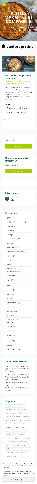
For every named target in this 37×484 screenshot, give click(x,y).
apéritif (8, 406)
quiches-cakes (11, 271)
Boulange (9, 235)
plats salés (23, 442)
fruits (22, 427)
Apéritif (9, 218)
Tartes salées (11, 349)
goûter (8, 307)
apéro (15, 406)
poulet (24, 445)
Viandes (9, 335)
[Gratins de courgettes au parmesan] (18, 64)
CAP (7, 243)
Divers (8, 264)
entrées (8, 427)
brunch (24, 409)
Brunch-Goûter (11, 239)
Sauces (8, 341)
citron (27, 413)
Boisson (9, 230)
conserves (17, 417)
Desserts (9, 260)
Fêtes (8, 286)
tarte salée (14, 452)
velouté (15, 456)
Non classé (10, 315)
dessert (8, 424)
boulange (9, 409)
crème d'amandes (11, 420)
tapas (28, 449)
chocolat (13, 413)
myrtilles (8, 438)
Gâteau (9, 298)
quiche (8, 449)
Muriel (9, 81)
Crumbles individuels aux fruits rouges (18, 374)
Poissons (9, 331)
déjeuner (9, 256)
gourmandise (10, 431)
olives (7, 442)
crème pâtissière (25, 420)
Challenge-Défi (11, 247)
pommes (16, 445)
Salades (9, 276)
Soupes (9, 345)
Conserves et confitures (15, 252)
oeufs (8, 322)
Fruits (8, 294)
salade (15, 449)
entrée (24, 424)
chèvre (21, 413)
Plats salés (20, 84)
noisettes (17, 438)
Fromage (9, 290)
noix (23, 438)
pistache (14, 442)
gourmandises (11, 303)
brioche (16, 409)
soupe (22, 449)
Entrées (7, 84)
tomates (23, 452)
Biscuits (9, 226)
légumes (22, 434)
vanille (8, 456)
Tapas (8, 280)
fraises (15, 427)
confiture (8, 417)
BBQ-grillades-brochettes (15, 222)
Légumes (13, 84)
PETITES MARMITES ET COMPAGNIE (19, 17)
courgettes (26, 417)
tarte (7, 452)
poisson (8, 445)
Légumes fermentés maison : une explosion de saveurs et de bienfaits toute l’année (17, 369)
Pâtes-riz (9, 326)
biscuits (21, 406)
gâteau (15, 434)
